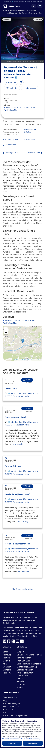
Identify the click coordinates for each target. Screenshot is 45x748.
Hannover (7, 673)
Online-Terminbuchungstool (23, 1)
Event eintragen (38, 1)
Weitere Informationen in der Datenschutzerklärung (20, 739)
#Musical (7, 94)
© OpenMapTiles (23, 360)
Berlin (5, 652)
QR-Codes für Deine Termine (29, 655)
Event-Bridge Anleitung (27, 667)
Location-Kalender (25, 670)
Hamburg (7, 655)
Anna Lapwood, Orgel (15, 417)
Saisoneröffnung (13, 466)
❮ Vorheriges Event (10, 153)
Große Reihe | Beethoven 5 (17, 494)
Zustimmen (32, 743)
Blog (5, 700)
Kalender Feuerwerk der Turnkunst (23, 10)
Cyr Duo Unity (24, 61)
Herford (6, 658)
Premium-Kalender (25, 661)
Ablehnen (12, 743)
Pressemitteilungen (11, 703)
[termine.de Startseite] (13, 5)
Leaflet (16, 360)
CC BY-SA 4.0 (39, 61)
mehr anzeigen (18, 444)
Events (20, 678)
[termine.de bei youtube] (18, 642)
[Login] (33, 6)
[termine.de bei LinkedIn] (22, 642)
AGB (4, 712)
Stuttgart (7, 670)
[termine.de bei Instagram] (5, 642)
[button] (22, 341)
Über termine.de (10, 697)
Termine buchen (24, 658)
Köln (5, 664)
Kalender (21, 681)
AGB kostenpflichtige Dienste (15, 715)
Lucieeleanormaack (13, 61)
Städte (19, 687)
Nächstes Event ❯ (35, 153)
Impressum (8, 709)
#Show (14, 94)
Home (5, 10)
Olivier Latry (11, 388)
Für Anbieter (7, 1)
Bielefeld (6, 661)
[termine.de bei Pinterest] (14, 642)
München (7, 667)
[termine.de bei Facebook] (9, 642)
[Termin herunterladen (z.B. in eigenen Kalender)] (21, 82)
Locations (21, 684)
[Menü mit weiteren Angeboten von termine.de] (39, 6)
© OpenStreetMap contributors (34, 360)
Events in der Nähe (11, 706)
